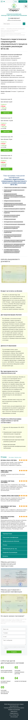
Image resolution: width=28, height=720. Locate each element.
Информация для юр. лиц (10, 548)
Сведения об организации (10, 552)
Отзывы (5, 545)
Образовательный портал (14, 10)
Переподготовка (7, 533)
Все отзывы (11, 457)
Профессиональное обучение (11, 541)
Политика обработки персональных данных (14, 707)
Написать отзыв (17, 457)
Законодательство (14, 706)
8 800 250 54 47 (15, 18)
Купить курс (7, 112)
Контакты (5, 556)
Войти (15, 1)
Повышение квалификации (10, 537)
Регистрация (23, 1)
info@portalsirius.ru (14, 713)
